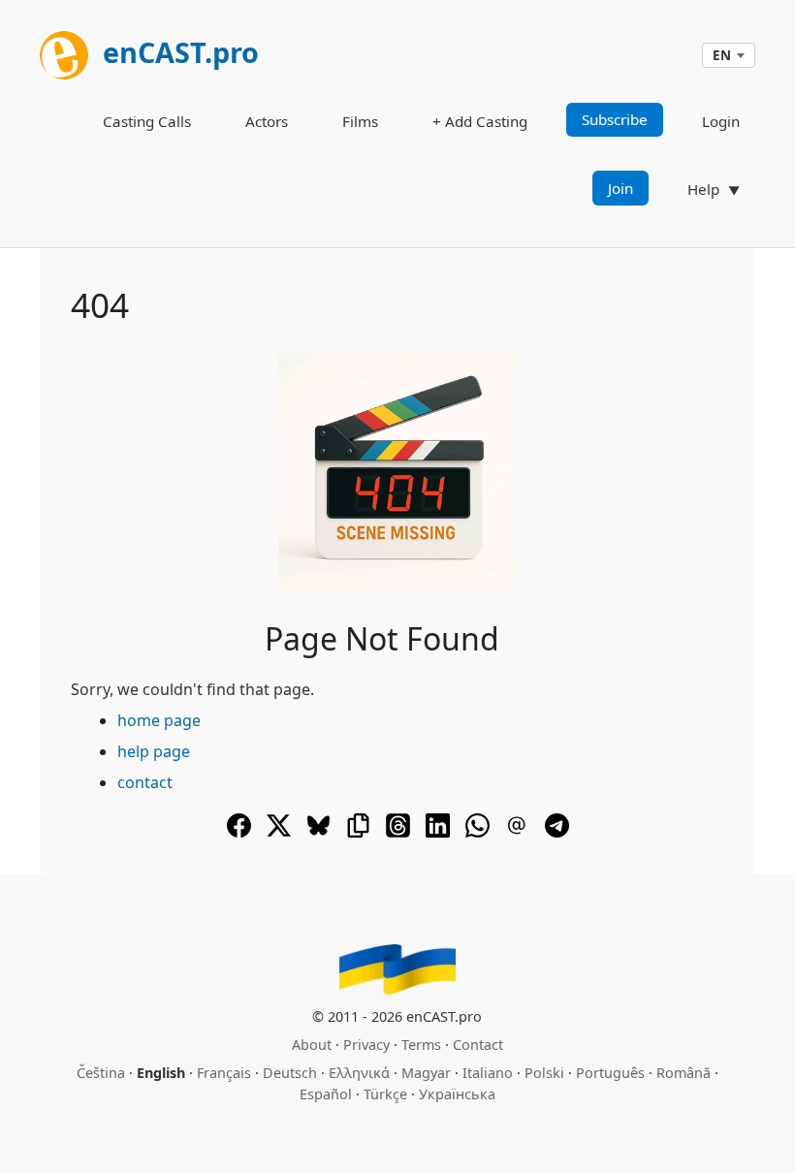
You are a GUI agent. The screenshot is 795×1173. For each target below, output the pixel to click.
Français (224, 1072)
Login (721, 121)
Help (703, 189)
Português (610, 1072)
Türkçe (385, 1094)
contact (145, 782)
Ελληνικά (359, 1072)
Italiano (487, 1072)
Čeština (101, 1072)
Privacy (366, 1044)
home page (159, 720)
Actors (266, 121)
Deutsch (290, 1072)
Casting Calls (147, 121)
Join (620, 188)
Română (683, 1072)
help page (153, 751)
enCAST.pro (177, 52)
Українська (457, 1094)
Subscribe (615, 119)
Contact (478, 1044)
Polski (544, 1072)
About (312, 1044)
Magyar (426, 1072)
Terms (421, 1044)
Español (326, 1094)
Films (360, 121)
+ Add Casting (479, 121)
